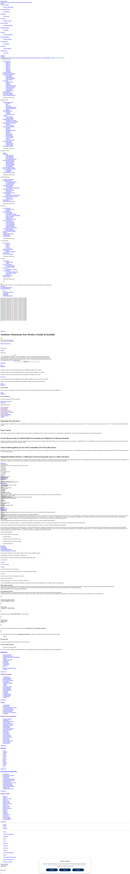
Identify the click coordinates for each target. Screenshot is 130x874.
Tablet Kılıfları (9, 142)
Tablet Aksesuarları (7, 141)
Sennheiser (3, 331)
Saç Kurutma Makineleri (11, 181)
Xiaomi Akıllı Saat (7, 735)
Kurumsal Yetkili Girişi (5, 288)
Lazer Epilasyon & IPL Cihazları (13, 195)
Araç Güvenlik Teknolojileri (12, 271)
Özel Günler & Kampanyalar (9, 771)
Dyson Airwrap (6, 814)
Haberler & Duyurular (8, 656)
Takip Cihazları (9, 79)
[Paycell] (65, 845)
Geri (1, 350)
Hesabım (7, 4)
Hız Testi (5, 669)
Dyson (4, 753)
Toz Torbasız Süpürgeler (11, 159)
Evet (4, 376)
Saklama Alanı (9, 217)
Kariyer (4, 658)
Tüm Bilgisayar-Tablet (8, 146)
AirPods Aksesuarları (10, 86)
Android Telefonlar (7, 72)
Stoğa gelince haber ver (6, 343)
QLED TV (8, 247)
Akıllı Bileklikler (9, 77)
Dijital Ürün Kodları (7, 211)
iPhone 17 (8, 62)
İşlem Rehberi (6, 706)
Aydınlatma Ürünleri (10, 265)
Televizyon (5, 691)
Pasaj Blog (29, 2)
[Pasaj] (2, 3)
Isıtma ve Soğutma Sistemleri (9, 168)
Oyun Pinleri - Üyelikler (11, 214)
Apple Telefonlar (6, 61)
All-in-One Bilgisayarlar (11, 107)
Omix (4, 760)
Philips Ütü (5, 731)
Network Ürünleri (10, 125)
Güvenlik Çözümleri (10, 267)
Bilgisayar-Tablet (14, 57)
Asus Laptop (6, 738)
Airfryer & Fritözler (10, 161)
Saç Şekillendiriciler (10, 183)
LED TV (8, 245)
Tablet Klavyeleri (9, 143)
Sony (4, 766)
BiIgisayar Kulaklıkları (11, 130)
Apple (4, 750)
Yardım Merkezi (6, 705)
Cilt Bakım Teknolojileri (8, 179)
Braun (4, 754)
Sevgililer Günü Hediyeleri (9, 780)
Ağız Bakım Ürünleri (7, 189)
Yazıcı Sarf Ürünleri (10, 140)
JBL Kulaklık (6, 720)
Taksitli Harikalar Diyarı (8, 788)
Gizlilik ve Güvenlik (7, 659)
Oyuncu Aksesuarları (7, 220)
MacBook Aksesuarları (8, 119)
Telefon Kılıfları (9, 82)
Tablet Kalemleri (9, 144)
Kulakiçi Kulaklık (7, 695)
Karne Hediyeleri (7, 781)
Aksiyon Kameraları (10, 230)
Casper (4, 755)
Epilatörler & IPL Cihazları (9, 192)
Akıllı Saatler (9, 75)
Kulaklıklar (8, 84)
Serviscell (8, 274)
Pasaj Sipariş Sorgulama (8, 710)
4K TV (7, 246)
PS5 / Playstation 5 (7, 818)
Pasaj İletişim (6, 660)
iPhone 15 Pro (6, 802)
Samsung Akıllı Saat (7, 737)
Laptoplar (8, 113)
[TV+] (65, 841)
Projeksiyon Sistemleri (8, 249)
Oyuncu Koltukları (10, 225)
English (4, 825)
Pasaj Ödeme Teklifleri (8, 785)
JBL (4, 758)
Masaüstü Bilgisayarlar (8, 102)
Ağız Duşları (8, 191)
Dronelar (5, 232)
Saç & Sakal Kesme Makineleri (12, 187)
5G (4, 667)
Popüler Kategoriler (6, 674)
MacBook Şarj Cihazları (11, 120)
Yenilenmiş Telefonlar (8, 93)
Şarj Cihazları (9, 89)
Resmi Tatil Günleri (7, 783)
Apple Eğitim (6, 774)
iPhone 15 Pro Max (7, 803)
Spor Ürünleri (6, 260)
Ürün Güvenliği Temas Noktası (10, 707)
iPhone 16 (8, 63)
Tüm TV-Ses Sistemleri (8, 254)
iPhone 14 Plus (6, 806)
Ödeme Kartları (6, 234)
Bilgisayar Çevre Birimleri (8, 126)
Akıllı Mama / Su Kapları (11, 269)
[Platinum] (65, 836)
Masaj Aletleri (6, 200)
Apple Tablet (6, 733)
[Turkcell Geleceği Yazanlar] (65, 857)
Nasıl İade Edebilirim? (8, 708)
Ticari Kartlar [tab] (3, 509)
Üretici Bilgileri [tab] (4, 548)
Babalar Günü (6, 787)
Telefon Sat (5, 713)
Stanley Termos (6, 743)
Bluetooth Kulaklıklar (8, 295)
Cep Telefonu (6, 676)
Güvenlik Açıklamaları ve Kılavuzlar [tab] (8, 550)
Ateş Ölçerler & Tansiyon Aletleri (10, 196)
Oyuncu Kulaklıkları (10, 224)
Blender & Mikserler (10, 163)
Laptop (4, 685)
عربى (4, 827)
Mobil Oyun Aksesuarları (11, 227)
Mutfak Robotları (9, 162)
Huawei (5, 756)
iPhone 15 (8, 65)
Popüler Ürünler (5, 793)
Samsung (5, 752)
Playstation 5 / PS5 (10, 209)
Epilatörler (8, 194)
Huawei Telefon (6, 742)
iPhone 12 (8, 68)
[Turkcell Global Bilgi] (65, 852)
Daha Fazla (3, 463)
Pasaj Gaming (6, 663)
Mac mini (8, 103)
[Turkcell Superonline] (65, 834)
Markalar (8, 2)
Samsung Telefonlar (7, 718)
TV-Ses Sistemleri (46, 57)
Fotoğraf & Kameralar (8, 228)
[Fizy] (65, 831)
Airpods (5, 697)
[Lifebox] (65, 843)
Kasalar (7, 109)
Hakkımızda (4, 652)
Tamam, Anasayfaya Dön (6, 401)
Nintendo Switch (6, 819)
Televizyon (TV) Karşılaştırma (9, 712)
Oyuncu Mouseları (10, 222)
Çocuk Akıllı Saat (7, 693)
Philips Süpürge (6, 726)
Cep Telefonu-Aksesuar (6, 57)
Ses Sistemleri (6, 250)
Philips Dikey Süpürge (8, 725)
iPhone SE (8, 71)
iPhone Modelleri (7, 679)
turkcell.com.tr (4, 1)
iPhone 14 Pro (6, 807)
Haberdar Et (26, 361)
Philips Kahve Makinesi (8, 721)
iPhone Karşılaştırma (7, 711)
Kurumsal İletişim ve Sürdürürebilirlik (11, 657)
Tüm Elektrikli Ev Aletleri (8, 172)
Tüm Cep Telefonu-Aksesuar (9, 95)
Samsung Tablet (6, 722)
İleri (3, 350)
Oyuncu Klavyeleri (10, 221)
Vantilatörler (8, 170)
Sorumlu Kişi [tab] (3, 547)
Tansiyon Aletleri (9, 198)
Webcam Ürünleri (10, 136)
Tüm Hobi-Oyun (6, 236)
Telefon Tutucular (10, 90)
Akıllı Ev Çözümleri (7, 264)
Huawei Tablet (6, 739)
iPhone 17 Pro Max (7, 798)
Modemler (8, 124)
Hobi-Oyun (39, 57)
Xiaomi (4, 764)
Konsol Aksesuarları (10, 226)
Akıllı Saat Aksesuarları (11, 85)
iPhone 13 (8, 67)
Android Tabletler (10, 118)
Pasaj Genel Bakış (7, 654)
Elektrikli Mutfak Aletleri (8, 160)
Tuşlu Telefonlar (6, 91)
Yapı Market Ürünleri (7, 275)
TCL (4, 765)
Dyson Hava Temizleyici (8, 728)
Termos (7, 263)
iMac (7, 104)
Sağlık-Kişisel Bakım (32, 57)
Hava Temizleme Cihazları (9, 167)
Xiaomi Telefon (6, 734)
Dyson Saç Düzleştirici (8, 723)
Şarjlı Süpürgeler (9, 156)
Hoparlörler (8, 131)
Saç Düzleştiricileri (10, 184)
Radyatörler (8, 171)
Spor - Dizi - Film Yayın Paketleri (13, 215)
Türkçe (4, 824)
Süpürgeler (5, 154)
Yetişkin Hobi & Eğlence (8, 233)
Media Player (6, 252)
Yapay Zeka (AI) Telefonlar (9, 73)
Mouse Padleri (9, 133)
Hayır (2, 376)
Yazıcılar (8, 138)
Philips (4, 761)
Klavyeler (8, 129)
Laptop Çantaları (9, 137)
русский (5, 828)
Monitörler (8, 127)
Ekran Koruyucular (10, 88)
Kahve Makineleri (10, 165)
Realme (4, 762)
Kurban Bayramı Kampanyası (9, 782)
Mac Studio (8, 105)
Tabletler (5, 115)
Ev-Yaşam (52, 57)
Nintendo (8, 210)
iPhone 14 (8, 66)
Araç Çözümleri (6, 270)
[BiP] (65, 838)
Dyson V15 (5, 815)
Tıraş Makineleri (9, 186)
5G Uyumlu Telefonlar (8, 94)
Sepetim (3, 56)
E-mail (14, 355)
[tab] (4, 407)
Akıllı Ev (5, 665)
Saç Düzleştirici (6, 696)
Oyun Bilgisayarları (10, 114)
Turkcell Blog (6, 664)
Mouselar (8, 132)
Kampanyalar (3, 2)
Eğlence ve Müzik (10, 216)
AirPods (7, 83)
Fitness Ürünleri (9, 262)
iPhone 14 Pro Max (7, 808)
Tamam (2, 383)
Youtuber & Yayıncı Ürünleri (9, 231)
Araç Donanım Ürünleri (11, 273)
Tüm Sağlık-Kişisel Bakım (9, 201)
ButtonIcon (3, 362)
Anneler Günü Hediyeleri (8, 786)
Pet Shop (5, 268)
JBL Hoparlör (6, 732)
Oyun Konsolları (6, 208)
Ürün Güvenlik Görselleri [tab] (6, 549)
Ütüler (4, 153)
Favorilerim (13, 2)
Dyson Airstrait (6, 816)
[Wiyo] (65, 854)
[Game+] (65, 850)
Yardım (25, 2)
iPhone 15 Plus (6, 801)
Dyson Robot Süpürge (8, 740)
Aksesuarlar (5, 80)
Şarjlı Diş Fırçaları (10, 190)
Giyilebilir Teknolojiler (8, 74)
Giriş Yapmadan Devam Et (6, 287)
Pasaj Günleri (6, 777)
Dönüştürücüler (9, 135)
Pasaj (4, 290)
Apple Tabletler (9, 116)
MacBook (8, 112)
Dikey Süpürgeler (10, 157)
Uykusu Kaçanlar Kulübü (8, 779)
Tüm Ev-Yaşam (6, 276)
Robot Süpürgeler (10, 155)
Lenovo (5, 759)
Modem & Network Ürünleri (9, 123)
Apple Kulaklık (6, 727)
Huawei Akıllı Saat (7, 729)
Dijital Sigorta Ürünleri (11, 219)
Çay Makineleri (9, 166)
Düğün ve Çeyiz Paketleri (8, 775)
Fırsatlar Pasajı (6, 776)
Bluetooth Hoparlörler (10, 251)
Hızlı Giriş (3, 286)
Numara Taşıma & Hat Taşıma (9, 668)
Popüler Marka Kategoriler (8, 716)
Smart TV (8, 244)
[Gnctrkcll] (65, 848)
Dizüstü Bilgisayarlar (7, 110)
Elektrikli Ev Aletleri (23, 57)
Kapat (2, 365)
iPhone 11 (8, 69)
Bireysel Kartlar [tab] (4, 508)
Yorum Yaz (11, 340)
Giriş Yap (3, 4)
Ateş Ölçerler (9, 197)
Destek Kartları (9, 213)
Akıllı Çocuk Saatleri (10, 78)
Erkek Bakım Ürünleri (8, 185)
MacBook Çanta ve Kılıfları (12, 121)
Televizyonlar (6, 243)
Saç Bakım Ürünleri (7, 180)
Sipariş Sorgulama (20, 2)
